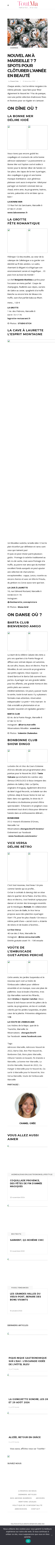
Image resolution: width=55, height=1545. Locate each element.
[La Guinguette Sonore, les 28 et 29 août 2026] (27, 1384)
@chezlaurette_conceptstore (22, 602)
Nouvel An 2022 (31, 1065)
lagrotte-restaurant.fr (18, 318)
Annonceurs (21, 1509)
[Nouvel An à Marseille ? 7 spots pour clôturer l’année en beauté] (27, 1105)
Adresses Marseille (16, 1047)
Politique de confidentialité (27, 1505)
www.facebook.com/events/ (22, 836)
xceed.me (35, 728)
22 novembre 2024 (17, 1197)
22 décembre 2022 (29, 81)
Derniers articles (27, 1494)
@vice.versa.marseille (29, 937)
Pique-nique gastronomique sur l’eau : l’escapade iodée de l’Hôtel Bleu (28, 1361)
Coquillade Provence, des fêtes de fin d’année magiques (26, 1183)
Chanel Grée (14, 81)
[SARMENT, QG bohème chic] (27, 1220)
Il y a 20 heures (14, 1407)
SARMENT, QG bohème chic (27, 1240)
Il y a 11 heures (14, 1369)
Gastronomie (35, 1174)
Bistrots (16, 1234)
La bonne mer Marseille (27, 1061)
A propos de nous (27, 1491)
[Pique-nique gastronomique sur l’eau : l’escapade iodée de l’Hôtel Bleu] (27, 1343)
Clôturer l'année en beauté (19, 1058)
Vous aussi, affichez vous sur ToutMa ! (27, 1448)
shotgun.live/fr (28, 1032)
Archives (40, 1498)
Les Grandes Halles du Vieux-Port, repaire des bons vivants (25, 1296)
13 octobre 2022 (16, 1311)
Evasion (24, 1174)
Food (14, 1288)
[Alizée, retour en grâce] (27, 1422)
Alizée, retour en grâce (25, 1437)
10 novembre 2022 (17, 1251)
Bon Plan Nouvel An (33, 1050)
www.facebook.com (31, 1036)
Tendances (23, 1288)
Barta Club (18, 1050)
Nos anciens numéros (21, 1498)
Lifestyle (47, 1174)
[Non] (51, 1535)
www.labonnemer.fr (17, 212)
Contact (35, 1509)
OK (28, 1541)
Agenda (14, 48)
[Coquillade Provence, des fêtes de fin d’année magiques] (27, 1160)
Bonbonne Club (14, 1054)
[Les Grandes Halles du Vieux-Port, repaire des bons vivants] (27, 1273)
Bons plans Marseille (31, 1054)
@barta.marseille (27, 724)
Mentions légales (28, 1502)
